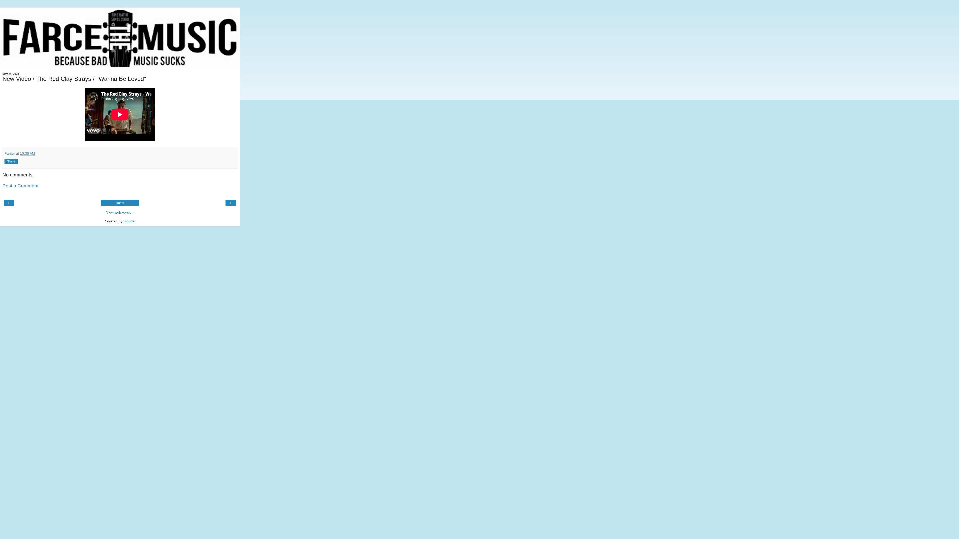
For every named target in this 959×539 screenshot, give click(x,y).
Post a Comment (20, 185)
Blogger (129, 221)
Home (120, 203)
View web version (120, 212)
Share (11, 161)
